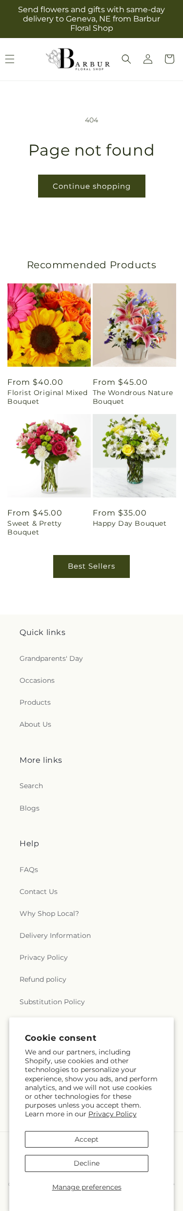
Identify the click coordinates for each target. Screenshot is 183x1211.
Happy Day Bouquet (130, 523)
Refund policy (43, 979)
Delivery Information (55, 935)
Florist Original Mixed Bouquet (47, 397)
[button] (126, 59)
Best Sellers (91, 566)
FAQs (29, 869)
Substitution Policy (52, 1001)
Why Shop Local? (49, 913)
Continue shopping (92, 186)
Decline (87, 1163)
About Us (35, 724)
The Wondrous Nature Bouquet (133, 397)
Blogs (30, 808)
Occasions (37, 680)
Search (31, 785)
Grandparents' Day (51, 658)
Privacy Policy (112, 1114)
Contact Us (39, 891)
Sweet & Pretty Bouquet (34, 527)
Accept (87, 1139)
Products (35, 702)
